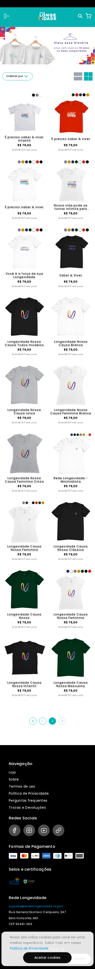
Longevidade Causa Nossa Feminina (24, 548)
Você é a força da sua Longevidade (24, 275)
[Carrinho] (88, 16)
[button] (7, 16)
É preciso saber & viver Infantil (24, 139)
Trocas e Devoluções (27, 807)
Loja (12, 772)
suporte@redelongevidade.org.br (36, 906)
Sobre (14, 779)
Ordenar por (14, 76)
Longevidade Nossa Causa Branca (70, 343)
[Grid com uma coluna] (78, 76)
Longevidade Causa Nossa (24, 616)
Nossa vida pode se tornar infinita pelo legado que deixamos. (71, 207)
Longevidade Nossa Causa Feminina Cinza (24, 479)
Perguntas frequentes (28, 800)
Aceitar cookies (47, 957)
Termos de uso (22, 786)
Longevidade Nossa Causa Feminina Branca (70, 411)
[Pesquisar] (80, 16)
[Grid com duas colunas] (88, 76)
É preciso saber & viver (70, 139)
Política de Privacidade (29, 793)
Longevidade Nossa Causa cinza (24, 411)
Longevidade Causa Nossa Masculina (71, 684)
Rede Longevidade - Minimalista (71, 479)
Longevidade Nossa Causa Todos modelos (24, 343)
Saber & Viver (70, 275)
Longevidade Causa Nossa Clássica (71, 548)
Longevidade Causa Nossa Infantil (24, 684)
